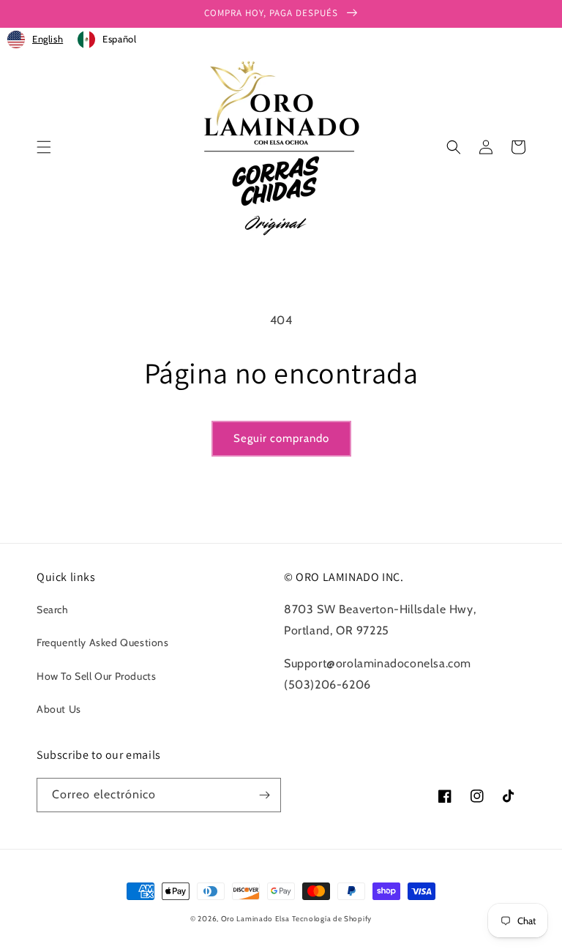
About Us (59, 709)
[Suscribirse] (264, 795)
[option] (106, 39)
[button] (44, 147)
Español (119, 39)
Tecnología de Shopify (332, 918)
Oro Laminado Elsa (255, 918)
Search (53, 609)
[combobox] (35, 39)
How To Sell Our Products (96, 676)
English (47, 39)
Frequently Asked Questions (103, 642)
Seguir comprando (281, 438)
